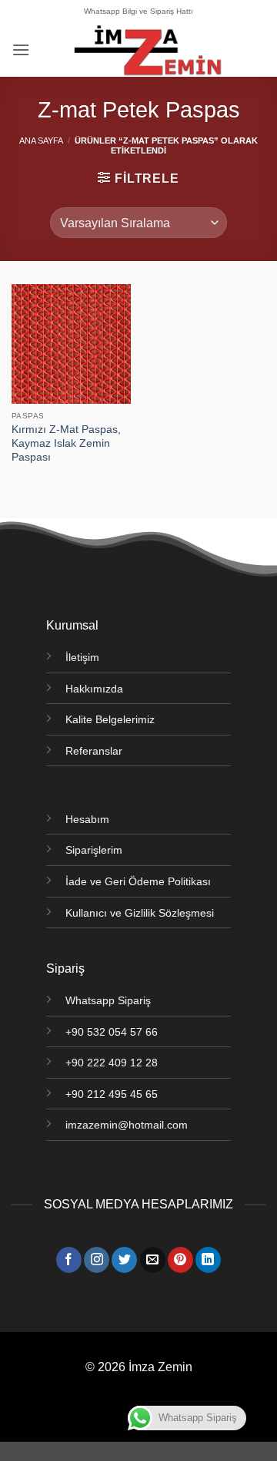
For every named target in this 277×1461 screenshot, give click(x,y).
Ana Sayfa (41, 140)
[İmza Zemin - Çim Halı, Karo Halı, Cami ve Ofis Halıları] (148, 50)
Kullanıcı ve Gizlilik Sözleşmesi (139, 913)
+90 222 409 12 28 (111, 1062)
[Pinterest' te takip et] (180, 1260)
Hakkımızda (94, 689)
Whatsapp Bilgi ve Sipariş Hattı (138, 11)
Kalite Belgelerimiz (110, 719)
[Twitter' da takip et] (124, 1260)
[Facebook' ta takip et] (69, 1260)
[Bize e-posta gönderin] (152, 1260)
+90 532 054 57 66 (111, 1032)
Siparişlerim (93, 850)
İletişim (82, 657)
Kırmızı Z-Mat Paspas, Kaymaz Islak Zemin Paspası (66, 443)
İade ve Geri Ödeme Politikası (138, 881)
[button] (21, 49)
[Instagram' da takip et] (96, 1260)
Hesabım (87, 819)
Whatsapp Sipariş (108, 1000)
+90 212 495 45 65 (111, 1094)
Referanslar (93, 751)
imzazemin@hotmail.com (126, 1125)
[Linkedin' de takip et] (208, 1260)
